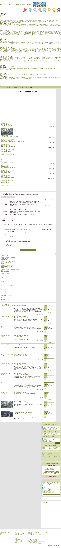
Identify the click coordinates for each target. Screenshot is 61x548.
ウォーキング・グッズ (18, 541)
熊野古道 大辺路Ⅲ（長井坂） (30, 33)
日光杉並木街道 (3, 20)
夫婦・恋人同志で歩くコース (20, 540)
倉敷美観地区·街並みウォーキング (39, 51)
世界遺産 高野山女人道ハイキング (44, 34)
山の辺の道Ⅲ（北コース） (9, 25)
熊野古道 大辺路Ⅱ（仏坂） (19, 33)
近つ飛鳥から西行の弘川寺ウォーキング (49, 49)
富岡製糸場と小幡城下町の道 (5, 42)
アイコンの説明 (49, 312)
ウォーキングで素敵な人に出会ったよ (33, 539)
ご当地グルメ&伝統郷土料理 (19, 533)
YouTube (47, 532)
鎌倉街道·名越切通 (24, 20)
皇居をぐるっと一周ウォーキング (29, 42)
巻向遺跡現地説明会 (40, 77)
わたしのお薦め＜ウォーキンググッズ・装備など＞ (35, 534)
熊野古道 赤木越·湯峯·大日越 (26, 32)
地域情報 (1, 75)
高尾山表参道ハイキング (55, 42)
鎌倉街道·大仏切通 (31, 20)
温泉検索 (44, 10)
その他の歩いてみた (7, 69)
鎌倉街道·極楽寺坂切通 (39, 20)
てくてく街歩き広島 (4, 68)
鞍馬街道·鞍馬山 (52, 25)
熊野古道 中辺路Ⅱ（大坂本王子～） (28, 31)
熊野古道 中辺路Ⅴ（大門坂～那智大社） (12, 32)
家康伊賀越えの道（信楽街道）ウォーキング (8, 24)
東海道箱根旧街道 (34, 21)
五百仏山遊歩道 (19, 51)
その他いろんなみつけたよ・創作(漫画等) (34, 543)
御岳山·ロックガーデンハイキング (29, 57)
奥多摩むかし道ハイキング (5, 43)
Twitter (47, 534)
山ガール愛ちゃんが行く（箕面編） (30, 60)
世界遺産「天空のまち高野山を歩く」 (30, 34)
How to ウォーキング (11, 74)
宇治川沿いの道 (9, 49)
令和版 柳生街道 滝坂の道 (32, 24)
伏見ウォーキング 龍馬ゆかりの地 (23, 48)
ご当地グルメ (49, 10)
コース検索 (34, 10)
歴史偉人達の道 (17, 542)
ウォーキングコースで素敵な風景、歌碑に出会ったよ (36, 541)
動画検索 (58, 10)
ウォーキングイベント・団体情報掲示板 (33, 532)
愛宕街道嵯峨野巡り (44, 25)
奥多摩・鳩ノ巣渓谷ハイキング (42, 57)
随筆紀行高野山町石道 (18, 534)
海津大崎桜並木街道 (4, 48)
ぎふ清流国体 (11, 78)
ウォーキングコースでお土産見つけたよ (33, 542)
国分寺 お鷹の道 (7, 21)
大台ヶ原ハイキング (41, 60)
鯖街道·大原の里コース (36, 25)
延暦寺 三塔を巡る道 (4, 31)
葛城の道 (26, 25)
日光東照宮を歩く (9, 20)
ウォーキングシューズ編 (29, 74)
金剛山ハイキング (3, 60)
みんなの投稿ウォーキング (31, 533)
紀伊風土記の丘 (12, 51)
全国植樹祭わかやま (5, 78)
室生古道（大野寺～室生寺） (19, 25)
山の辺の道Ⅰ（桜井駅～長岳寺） (44, 24)
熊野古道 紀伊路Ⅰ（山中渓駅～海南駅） (39, 32)
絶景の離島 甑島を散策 (18, 52)
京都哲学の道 (13, 48)
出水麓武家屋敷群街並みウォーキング (7, 52)
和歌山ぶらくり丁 (56, 68)
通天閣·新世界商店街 (35, 68)
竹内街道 (30, 25)
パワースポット (39, 10)
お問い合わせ (2, 535)
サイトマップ (17, 532)
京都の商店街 (19, 68)
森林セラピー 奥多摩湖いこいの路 (31, 43)
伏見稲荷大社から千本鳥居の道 (35, 48)
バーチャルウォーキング (25, 10)
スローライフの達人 (15, 77)
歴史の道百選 (17, 538)
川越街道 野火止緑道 (14, 21)
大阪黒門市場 (41, 68)
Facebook (47, 533)
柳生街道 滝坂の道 (23, 24)
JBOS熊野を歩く (23, 77)
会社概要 (1, 533)
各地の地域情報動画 (27, 78)
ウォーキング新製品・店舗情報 (40, 74)
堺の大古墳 (23, 49)
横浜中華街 (2, 66)
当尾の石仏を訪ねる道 (16, 49)
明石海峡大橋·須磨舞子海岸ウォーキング (34, 50)
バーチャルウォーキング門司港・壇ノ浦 (53, 51)
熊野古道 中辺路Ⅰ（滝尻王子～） (14, 31)
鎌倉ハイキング (7, 66)
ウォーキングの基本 (4, 74)
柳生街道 (18, 24)
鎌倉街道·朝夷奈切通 (17, 20)
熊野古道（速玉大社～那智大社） (42, 33)
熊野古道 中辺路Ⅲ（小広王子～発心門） (42, 31)
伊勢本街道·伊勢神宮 (17, 22)
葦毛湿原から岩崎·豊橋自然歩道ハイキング (49, 58)
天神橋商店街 (28, 68)
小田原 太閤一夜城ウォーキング (55, 43)
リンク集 (53, 10)
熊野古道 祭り (51, 33)
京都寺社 (9, 48)
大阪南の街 (24, 68)
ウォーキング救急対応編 (20, 74)
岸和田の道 (40, 49)
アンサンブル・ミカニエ (18, 78)
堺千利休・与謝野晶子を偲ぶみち (31, 49)
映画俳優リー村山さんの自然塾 (50, 77)
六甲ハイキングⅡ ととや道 (9, 50)
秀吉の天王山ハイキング (19, 60)
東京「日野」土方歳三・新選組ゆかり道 (43, 42)
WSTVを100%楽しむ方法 (19, 539)
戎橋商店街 (47, 68)
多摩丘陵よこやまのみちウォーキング (17, 43)
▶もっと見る (58, 443)
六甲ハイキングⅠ (20, 61)
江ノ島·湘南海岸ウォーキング (43, 43)
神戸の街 (50, 68)
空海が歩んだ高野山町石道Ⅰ (6, 34)
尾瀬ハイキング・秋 (52, 57)
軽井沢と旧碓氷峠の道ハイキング (10, 58)
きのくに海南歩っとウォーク (27, 51)
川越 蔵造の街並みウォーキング (17, 42)
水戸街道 (29, 21)
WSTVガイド (47, 205)
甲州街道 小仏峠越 (47, 20)
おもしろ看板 (28, 77)
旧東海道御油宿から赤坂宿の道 (7, 22)
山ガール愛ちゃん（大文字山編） (51, 60)
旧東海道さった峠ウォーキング (44, 21)
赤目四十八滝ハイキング (15, 46)
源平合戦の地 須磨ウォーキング (20, 50)
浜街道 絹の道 (54, 20)
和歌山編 (1, 40)
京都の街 (14, 68)
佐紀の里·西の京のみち (46, 50)
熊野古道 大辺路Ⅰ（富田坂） (8, 33)
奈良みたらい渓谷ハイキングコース (52, 61)
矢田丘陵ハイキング (10, 60)
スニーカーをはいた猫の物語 (20, 535)
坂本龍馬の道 (10, 68)
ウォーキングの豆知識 (30, 10)
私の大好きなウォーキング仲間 (32, 540)
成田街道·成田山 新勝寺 (23, 21)
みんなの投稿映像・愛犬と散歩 (6, 77)
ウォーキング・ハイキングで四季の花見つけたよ (35, 535)
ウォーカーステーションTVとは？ (5, 532)
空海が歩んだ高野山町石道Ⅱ (17, 34)
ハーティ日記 (33, 77)
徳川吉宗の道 (6, 51)
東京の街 (12, 66)
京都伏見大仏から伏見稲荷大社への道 (48, 48)
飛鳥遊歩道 (2, 51)
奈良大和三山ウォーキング (56, 50)
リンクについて (2, 534)
